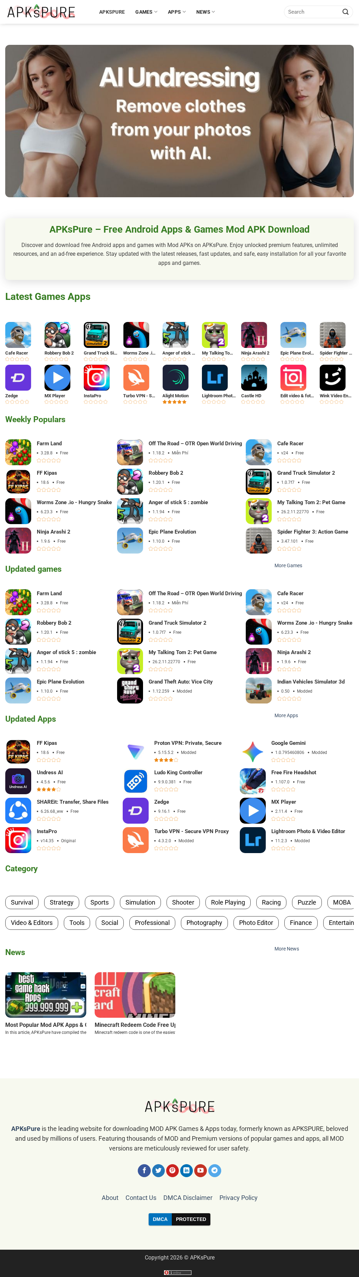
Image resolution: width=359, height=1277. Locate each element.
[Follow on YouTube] (200, 1170)
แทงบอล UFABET (179, 1237)
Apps (174, 12)
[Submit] (345, 11)
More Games (288, 566)
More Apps (286, 716)
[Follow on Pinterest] (172, 1170)
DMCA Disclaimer (187, 1197)
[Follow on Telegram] (214, 1170)
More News (287, 949)
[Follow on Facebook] (144, 1170)
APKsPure (112, 12)
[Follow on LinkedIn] (186, 1170)
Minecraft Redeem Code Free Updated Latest (152, 1025)
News (203, 12)
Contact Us (141, 1197)
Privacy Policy (238, 1197)
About (110, 1197)
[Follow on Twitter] (158, 1170)
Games (144, 12)
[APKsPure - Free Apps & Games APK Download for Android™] (47, 12)
